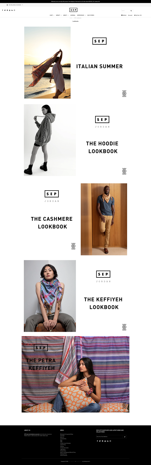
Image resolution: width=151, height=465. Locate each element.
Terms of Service (63, 455)
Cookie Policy (63, 444)
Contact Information (64, 447)
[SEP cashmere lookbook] (75, 257)
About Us (62, 437)
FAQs (61, 441)
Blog (61, 440)
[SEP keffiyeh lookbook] (75, 333)
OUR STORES (90, 15)
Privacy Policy (63, 450)
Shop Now (62, 435)
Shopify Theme (79, 461)
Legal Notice (63, 449)
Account (130, 15)
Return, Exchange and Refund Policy (68, 452)
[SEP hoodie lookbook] (75, 178)
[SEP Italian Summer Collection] (75, 100)
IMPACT (58, 15)
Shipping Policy (63, 453)
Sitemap (62, 446)
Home (71, 18)
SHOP (51, 15)
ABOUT (65, 15)
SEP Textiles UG (71, 461)
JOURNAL (72, 15)
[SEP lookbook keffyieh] (75, 412)
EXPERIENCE (80, 15)
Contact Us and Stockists (65, 443)
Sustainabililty (63, 438)
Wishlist (124, 15)
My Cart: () (138, 15)
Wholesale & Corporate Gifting (66, 434)
